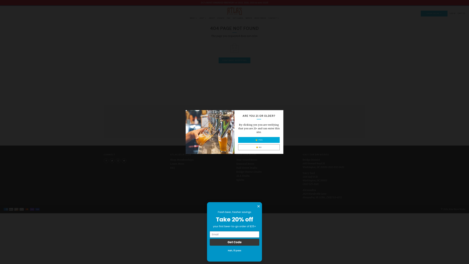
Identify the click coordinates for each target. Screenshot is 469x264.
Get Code (235, 242)
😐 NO (259, 147)
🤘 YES (259, 140)
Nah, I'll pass (234, 250)
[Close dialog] (258, 206)
